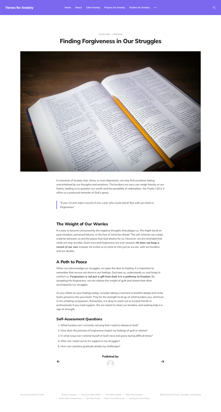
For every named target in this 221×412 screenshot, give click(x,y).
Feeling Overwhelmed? (139, 398)
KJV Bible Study (93, 398)
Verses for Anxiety (19, 7)
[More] (155, 7)
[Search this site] (214, 7)
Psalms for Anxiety (139, 7)
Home (68, 7)
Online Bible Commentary (70, 398)
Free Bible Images (113, 394)
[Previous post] (58, 361)
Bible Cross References (114, 398)
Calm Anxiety (93, 7)
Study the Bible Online (91, 394)
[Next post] (163, 361)
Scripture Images (69, 394)
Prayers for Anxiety (114, 7)
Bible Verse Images (134, 394)
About (78, 7)
